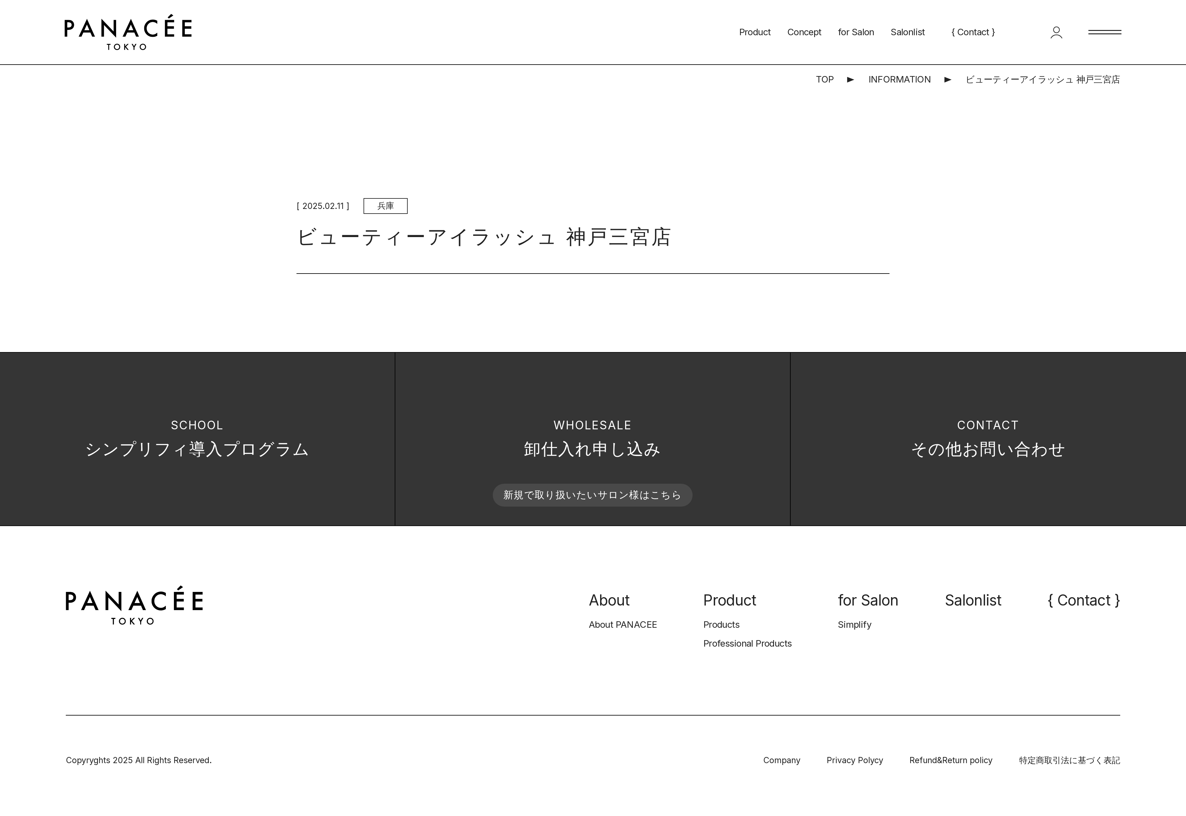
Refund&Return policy (951, 760)
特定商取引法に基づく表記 (1069, 760)
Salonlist (908, 32)
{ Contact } (973, 32)
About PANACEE (623, 624)
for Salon (856, 32)
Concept (804, 32)
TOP (825, 79)
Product (755, 32)
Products (721, 624)
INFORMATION (899, 79)
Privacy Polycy (855, 760)
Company (782, 760)
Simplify (854, 624)
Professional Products (747, 643)
